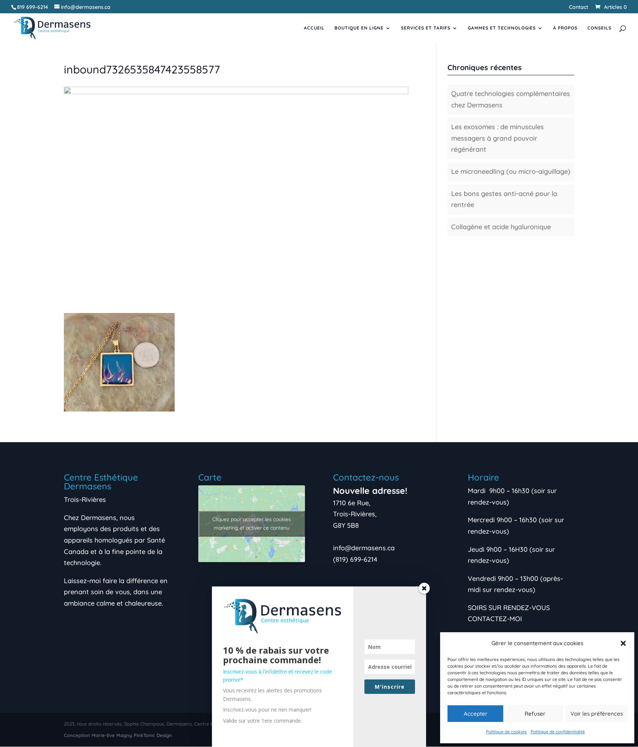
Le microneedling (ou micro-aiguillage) (510, 171)
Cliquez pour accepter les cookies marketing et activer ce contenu (251, 523)
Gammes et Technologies (502, 28)
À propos (565, 28)
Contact (578, 7)
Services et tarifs (425, 28)
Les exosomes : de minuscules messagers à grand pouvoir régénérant (497, 138)
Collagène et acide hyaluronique (501, 227)
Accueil (314, 28)
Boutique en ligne (359, 28)
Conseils (599, 28)
